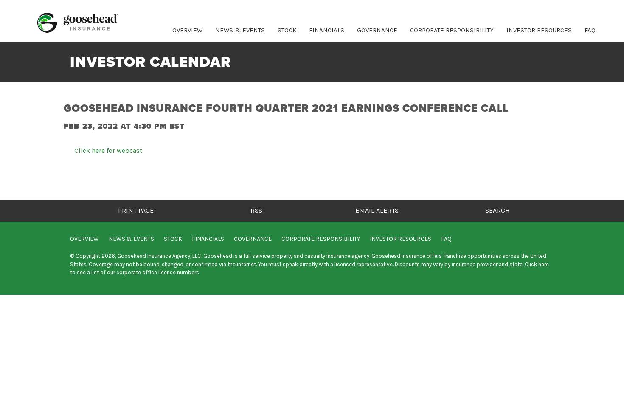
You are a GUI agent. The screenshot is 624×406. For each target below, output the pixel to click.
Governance (253, 238)
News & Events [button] (240, 30)
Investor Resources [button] (539, 30)
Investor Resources (400, 238)
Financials (208, 238)
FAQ (590, 30)
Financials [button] (326, 30)
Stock (173, 238)
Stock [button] (287, 30)
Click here (537, 264)
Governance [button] (377, 30)
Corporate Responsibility (452, 30)
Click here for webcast (108, 151)
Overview (187, 30)
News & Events (131, 238)
